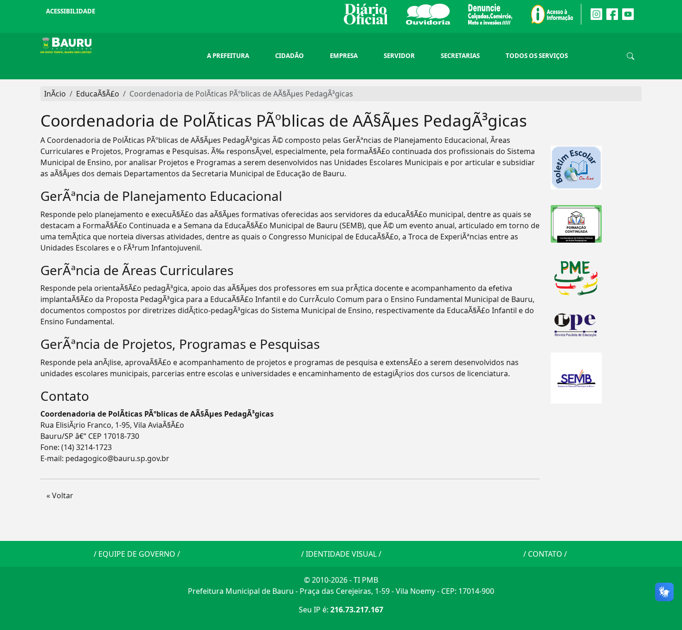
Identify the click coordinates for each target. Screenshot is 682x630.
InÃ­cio (55, 94)
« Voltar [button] (59, 495)
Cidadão (289, 55)
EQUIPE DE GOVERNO (136, 554)
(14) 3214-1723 (86, 447)
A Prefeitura (228, 55)
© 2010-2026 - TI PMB (341, 580)
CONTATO (545, 554)
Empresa (344, 55)
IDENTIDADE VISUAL (341, 554)
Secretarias (460, 55)
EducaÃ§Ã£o (97, 94)
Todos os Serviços (537, 55)
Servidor (399, 55)
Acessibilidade (70, 11)
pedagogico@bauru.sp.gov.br (117, 458)
